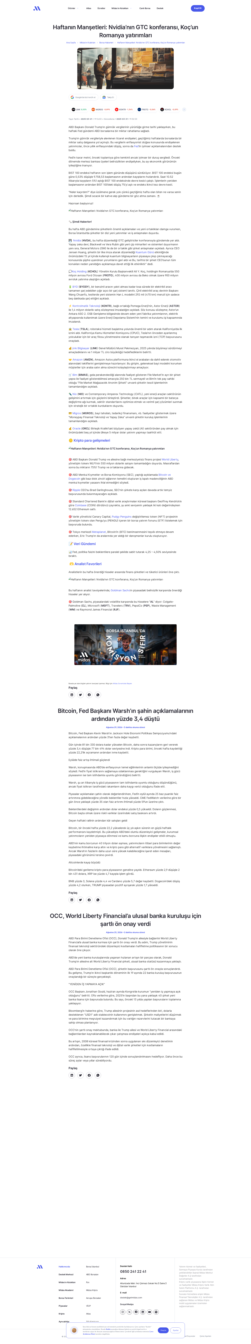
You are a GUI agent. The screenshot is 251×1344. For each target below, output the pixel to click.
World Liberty (170, 459)
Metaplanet (99, 531)
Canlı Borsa (144, 8)
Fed (136, 146)
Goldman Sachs (120, 590)
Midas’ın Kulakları (120, 8)
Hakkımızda (64, 1266)
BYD (75, 286)
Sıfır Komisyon (92, 1321)
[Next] (184, 109)
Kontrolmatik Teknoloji (86, 305)
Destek (160, 8)
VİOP (88, 1306)
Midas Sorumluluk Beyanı (122, 684)
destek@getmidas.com (131, 1297)
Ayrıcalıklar (64, 1321)
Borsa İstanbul (92, 1266)
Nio (74, 394)
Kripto (61, 1313)
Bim (74, 374)
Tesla (75, 329)
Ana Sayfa (71, 42)
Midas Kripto (92, 1290)
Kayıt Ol (197, 8)
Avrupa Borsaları (93, 1298)
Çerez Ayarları (205, 1336)
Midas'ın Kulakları (67, 1282)
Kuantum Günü (145, 252)
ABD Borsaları (92, 1274)
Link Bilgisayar (80, 348)
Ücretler (101, 8)
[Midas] (36, 8)
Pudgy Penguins (121, 516)
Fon (87, 1282)
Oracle (76, 428)
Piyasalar (63, 1306)
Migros (76, 413)
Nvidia (77, 240)
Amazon (77, 359)
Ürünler (71, 8)
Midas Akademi (66, 1290)
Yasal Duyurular (188, 1336)
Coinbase (80, 505)
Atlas (88, 8)
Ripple (76, 490)
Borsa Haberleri (106, 42)
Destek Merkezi (66, 1274)
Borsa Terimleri (66, 1298)
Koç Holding (79, 271)
